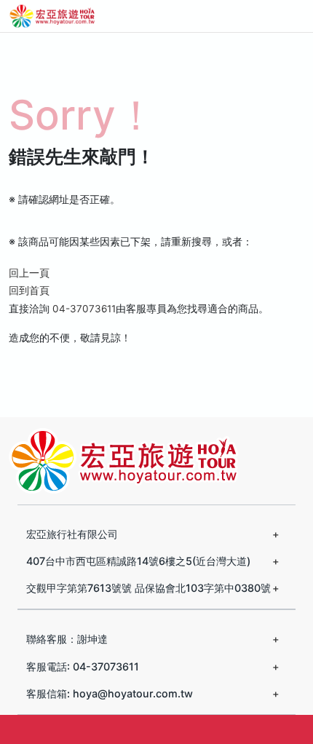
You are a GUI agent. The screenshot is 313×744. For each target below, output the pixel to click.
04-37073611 (84, 308)
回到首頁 (29, 290)
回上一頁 (29, 273)
